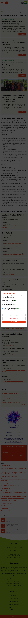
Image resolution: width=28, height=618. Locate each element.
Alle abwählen (14, 318)
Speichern (14, 321)
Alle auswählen (14, 315)
